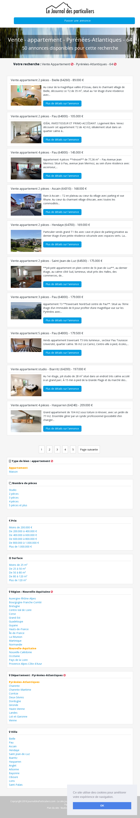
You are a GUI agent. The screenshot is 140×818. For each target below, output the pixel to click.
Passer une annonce (77, 20)
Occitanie (14, 656)
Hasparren (15, 761)
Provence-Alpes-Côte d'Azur (25, 663)
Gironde (13, 705)
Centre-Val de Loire (20, 610)
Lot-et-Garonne (18, 716)
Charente (14, 686)
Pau (11, 742)
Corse (12, 614)
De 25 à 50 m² (17, 568)
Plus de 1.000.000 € (20, 546)
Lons (12, 781)
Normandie (15, 644)
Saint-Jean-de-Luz (19, 754)
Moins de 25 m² (18, 565)
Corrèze (13, 693)
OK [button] (102, 805)
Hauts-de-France (19, 629)
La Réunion (15, 637)
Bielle (12, 738)
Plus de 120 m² (18, 580)
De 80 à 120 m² (18, 576)
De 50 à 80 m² (17, 572)
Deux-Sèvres (16, 697)
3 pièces (14, 497)
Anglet (12, 765)
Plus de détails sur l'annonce (62, 103)
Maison (13, 471)
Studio (12, 490)
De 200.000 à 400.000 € (23, 531)
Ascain (13, 746)
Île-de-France (16, 633)
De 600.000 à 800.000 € (23, 539)
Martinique (15, 640)
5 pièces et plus (18, 505)
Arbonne (14, 769)
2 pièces (14, 493)
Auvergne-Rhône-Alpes (22, 598)
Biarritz (13, 758)
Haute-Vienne (17, 709)
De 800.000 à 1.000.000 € (24, 542)
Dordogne (15, 701)
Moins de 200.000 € (20, 527)
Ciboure (13, 777)
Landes (13, 712)
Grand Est (14, 617)
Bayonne (14, 773)
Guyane (13, 625)
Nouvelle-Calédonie (20, 652)
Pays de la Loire (18, 660)
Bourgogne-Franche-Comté (25, 602)
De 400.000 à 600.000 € (23, 535)
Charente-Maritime (20, 689)
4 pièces (14, 501)
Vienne (13, 720)
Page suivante (89, 449)
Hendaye (14, 750)
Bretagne (14, 606)
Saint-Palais (16, 784)
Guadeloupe (16, 621)
